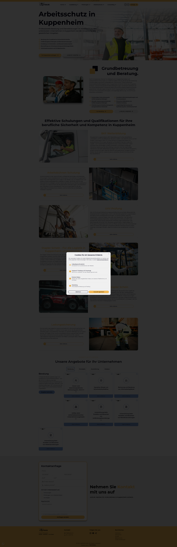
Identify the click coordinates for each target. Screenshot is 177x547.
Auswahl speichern (99, 292)
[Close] (108, 253)
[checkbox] (70, 265)
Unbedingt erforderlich (78, 264)
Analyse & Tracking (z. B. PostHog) (81, 270)
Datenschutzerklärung (102, 259)
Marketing (75, 285)
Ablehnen (78, 292)
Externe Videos (76, 277)
